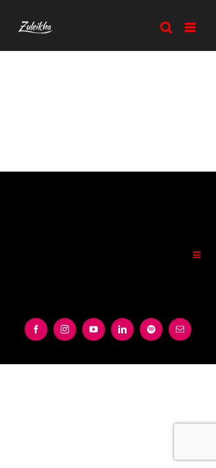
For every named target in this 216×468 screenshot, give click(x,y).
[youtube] (93, 329)
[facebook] (36, 329)
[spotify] (151, 329)
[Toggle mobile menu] (191, 27)
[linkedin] (122, 329)
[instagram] (64, 329)
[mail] (180, 329)
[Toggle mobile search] (166, 27)
